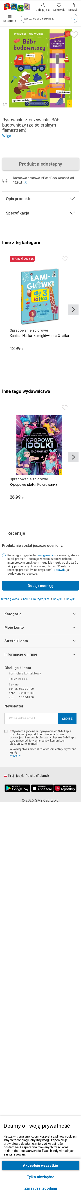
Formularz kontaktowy (25, 673)
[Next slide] (73, 309)
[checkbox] (5, 731)
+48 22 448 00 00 (18, 679)
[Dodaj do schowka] (73, 33)
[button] (40, 1188)
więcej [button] (14, 755)
